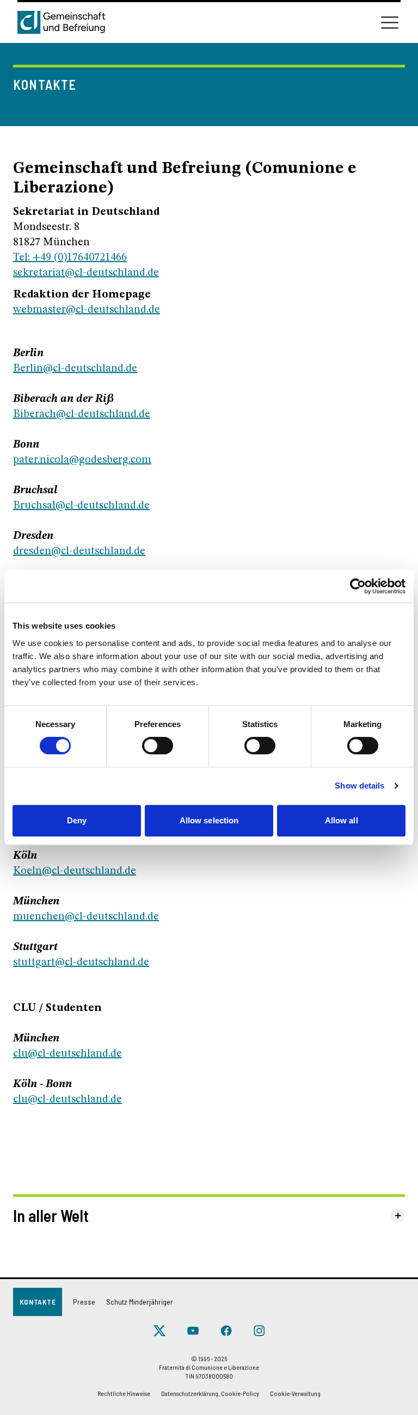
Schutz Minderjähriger (139, 1301)
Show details (359, 785)
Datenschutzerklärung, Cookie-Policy (210, 1393)
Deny (77, 820)
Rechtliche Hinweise (123, 1393)
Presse (84, 1301)
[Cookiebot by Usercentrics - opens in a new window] (357, 586)
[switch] (157, 745)
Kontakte (38, 1301)
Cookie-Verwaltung (295, 1393)
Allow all (341, 820)
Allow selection (209, 820)
